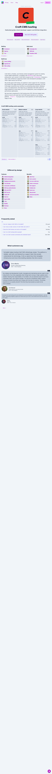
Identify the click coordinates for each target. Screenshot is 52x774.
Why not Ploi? (17, 39)
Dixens (8, 300)
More (4, 308)
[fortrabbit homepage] (2, 2)
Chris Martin (15, 263)
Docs (12, 2)
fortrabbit (22, 6)
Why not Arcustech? (34, 39)
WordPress (30, 75)
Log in (42, 2)
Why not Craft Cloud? (25, 39)
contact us (12, 96)
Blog (17, 2)
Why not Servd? (10, 39)
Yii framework (36, 77)
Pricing (6, 2)
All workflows (4, 68)
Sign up (48, 2)
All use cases (30, 55)
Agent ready (42, 39)
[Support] (49, 771)
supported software (28, 6)
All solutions (4, 55)
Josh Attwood (12, 287)
